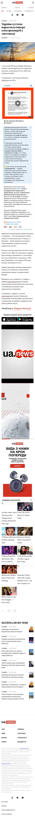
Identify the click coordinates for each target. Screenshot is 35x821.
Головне (4, 21)
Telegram (18, 308)
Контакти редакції (6, 814)
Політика (21, 733)
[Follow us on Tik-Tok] (12, 15)
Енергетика (12, 21)
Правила (3, 806)
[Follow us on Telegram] (23, 15)
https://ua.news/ (24, 748)
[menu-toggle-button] (2, 2)
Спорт (4, 742)
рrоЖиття (22, 742)
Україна (21, 729)
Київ (3, 733)
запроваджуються (13, 282)
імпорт (4, 80)
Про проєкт (4, 802)
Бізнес (4, 738)
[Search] (33, 2)
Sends (28, 308)
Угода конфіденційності (8, 810)
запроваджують (7, 296)
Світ (3, 729)
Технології (22, 738)
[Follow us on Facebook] (17, 15)
